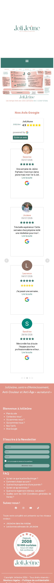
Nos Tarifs (11, 426)
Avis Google (11, 429)
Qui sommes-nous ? (15, 423)
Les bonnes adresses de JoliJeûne (22, 526)
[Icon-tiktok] (37, 508)
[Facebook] (15, 508)
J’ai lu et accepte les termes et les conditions (19, 461)
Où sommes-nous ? (15, 419)
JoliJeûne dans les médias (18, 523)
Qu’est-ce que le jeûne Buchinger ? (22, 478)
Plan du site (11, 413)
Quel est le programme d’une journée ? (24, 484)
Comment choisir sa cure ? (18, 481)
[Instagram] (23, 508)
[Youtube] (30, 508)
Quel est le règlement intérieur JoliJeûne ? (25, 491)
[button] (27, 61)
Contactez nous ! (14, 416)
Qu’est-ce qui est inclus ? (17, 488)
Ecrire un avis (20, 137)
